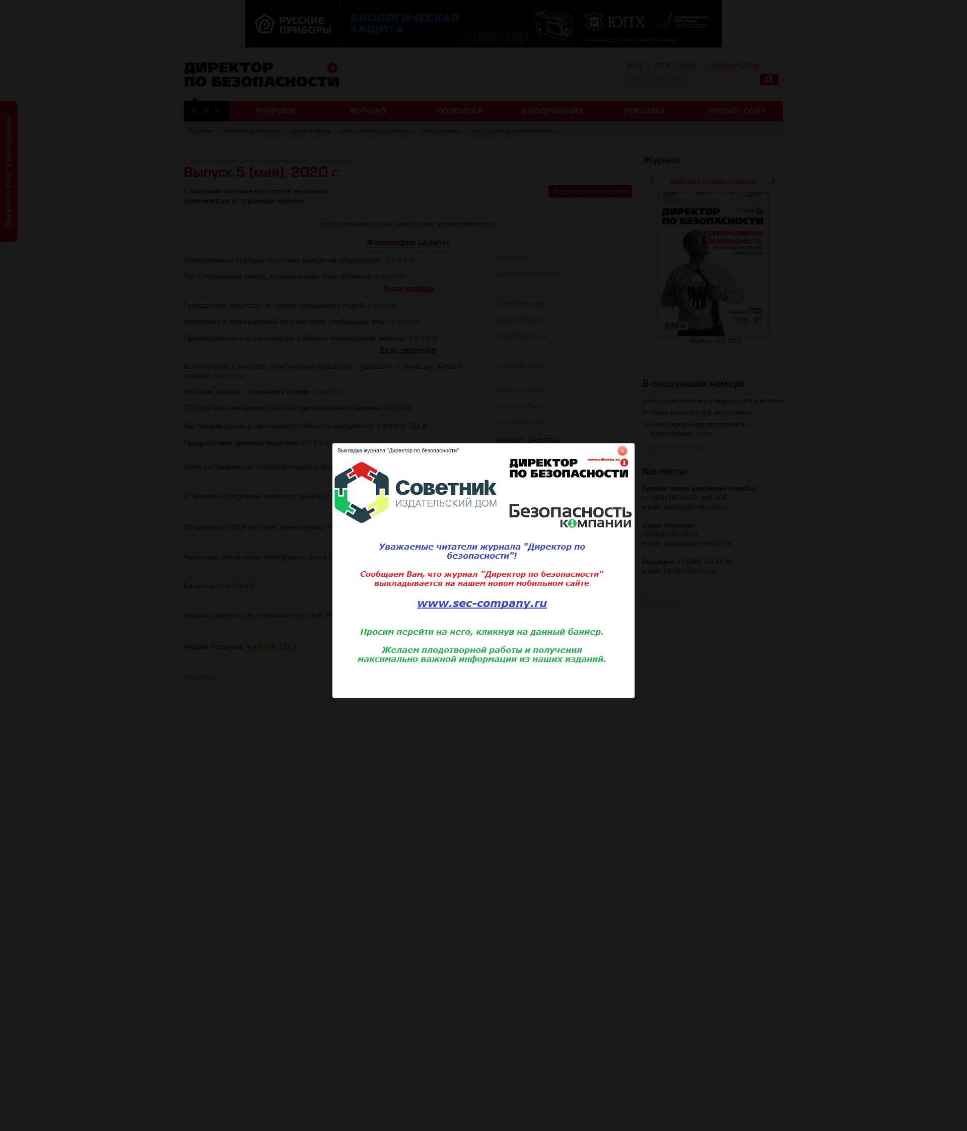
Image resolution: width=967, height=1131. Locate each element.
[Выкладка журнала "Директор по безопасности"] (483, 695)
